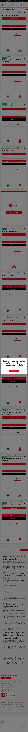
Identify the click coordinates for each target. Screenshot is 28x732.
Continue (14, 371)
